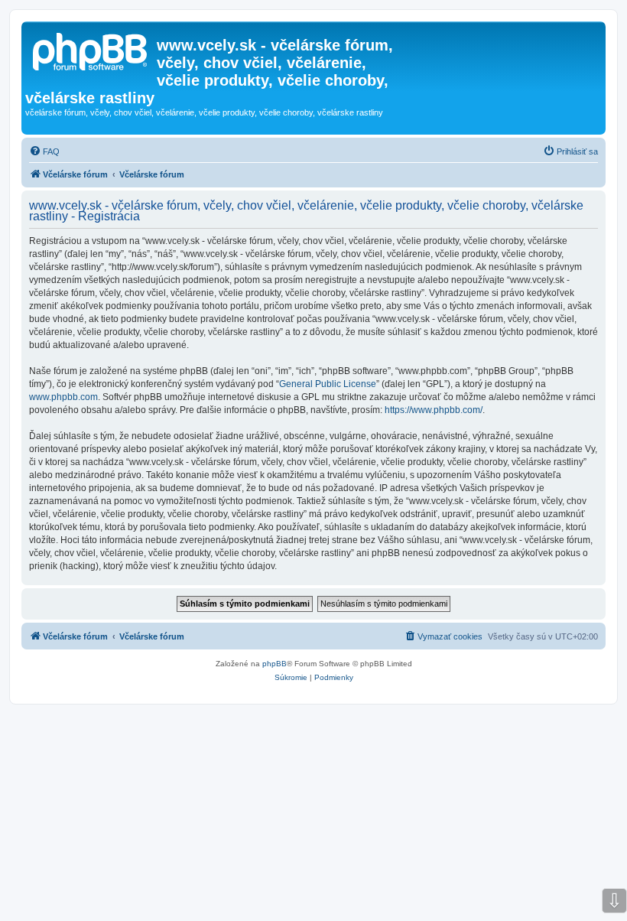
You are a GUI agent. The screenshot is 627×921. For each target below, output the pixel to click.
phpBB (274, 663)
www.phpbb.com (63, 397)
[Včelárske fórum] (91, 49)
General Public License (327, 384)
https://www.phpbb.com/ (433, 410)
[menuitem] (44, 151)
